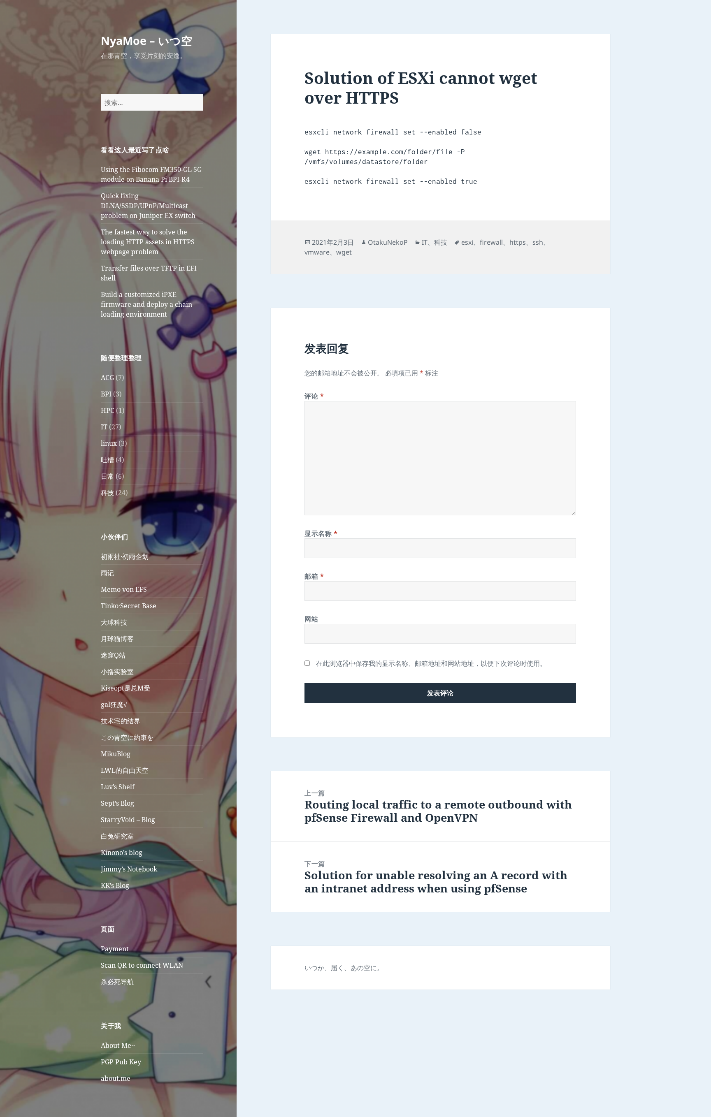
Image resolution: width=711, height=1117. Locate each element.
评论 (314, 396)
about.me (115, 1078)
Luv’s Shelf (118, 786)
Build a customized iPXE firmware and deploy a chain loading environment (146, 304)
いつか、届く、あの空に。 (343, 967)
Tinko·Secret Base (128, 605)
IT (104, 426)
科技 (107, 492)
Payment (115, 948)
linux (109, 443)
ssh (537, 242)
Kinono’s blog (121, 852)
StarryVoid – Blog (128, 819)
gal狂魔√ (114, 704)
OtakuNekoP (388, 242)
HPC (107, 410)
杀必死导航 (117, 981)
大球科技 (114, 622)
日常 (107, 476)
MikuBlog (115, 753)
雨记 (107, 572)
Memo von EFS (124, 589)
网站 (311, 618)
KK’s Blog (115, 885)
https (517, 242)
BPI (106, 394)
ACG (107, 377)
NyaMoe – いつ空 (146, 40)
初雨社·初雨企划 (125, 556)
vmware (317, 252)
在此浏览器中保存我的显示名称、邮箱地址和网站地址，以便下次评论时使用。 (431, 663)
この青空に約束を (127, 737)
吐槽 (107, 459)
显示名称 (321, 533)
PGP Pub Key (121, 1061)
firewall (491, 242)
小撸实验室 (117, 671)
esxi (467, 242)
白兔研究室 (117, 836)
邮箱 (314, 576)
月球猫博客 (117, 638)
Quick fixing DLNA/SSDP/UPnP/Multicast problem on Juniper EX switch (148, 205)
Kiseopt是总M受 (125, 688)
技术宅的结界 (120, 720)
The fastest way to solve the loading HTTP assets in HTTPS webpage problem (148, 241)
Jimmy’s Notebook (129, 869)
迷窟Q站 (113, 655)
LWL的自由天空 (125, 770)
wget (344, 252)
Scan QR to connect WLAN (142, 965)
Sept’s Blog (117, 803)
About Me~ (118, 1045)
